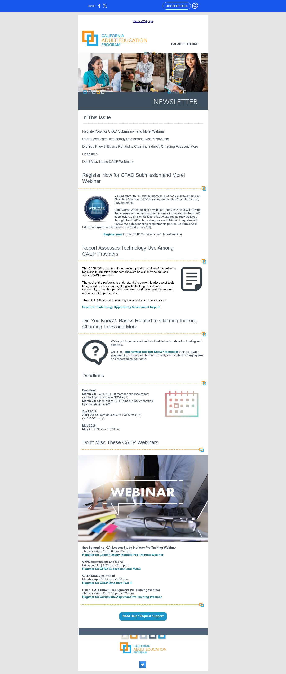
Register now (112, 234)
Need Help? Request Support (143, 616)
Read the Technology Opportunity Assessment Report (121, 307)
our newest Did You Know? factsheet (151, 351)
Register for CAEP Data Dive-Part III (107, 582)
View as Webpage (143, 21)
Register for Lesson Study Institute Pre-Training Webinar (122, 554)
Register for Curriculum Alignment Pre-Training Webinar (122, 597)
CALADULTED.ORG (184, 44)
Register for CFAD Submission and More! (111, 568)
